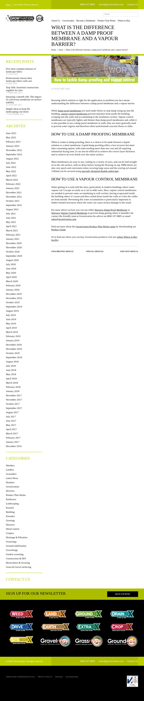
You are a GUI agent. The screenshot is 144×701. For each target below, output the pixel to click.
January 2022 (12, 188)
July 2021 (11, 213)
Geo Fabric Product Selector (26, 5)
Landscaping (12, 503)
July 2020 (11, 264)
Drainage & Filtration (16, 537)
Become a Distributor (85, 20)
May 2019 (11, 323)
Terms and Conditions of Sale (20, 677)
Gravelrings (12, 550)
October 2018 (13, 353)
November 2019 (14, 298)
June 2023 (11, 133)
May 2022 (11, 171)
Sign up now (122, 594)
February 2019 (13, 336)
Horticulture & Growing (18, 562)
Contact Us (132, 4)
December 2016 (14, 446)
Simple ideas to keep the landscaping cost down (18, 110)
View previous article (62, 251)
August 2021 (12, 209)
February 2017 (13, 437)
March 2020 (12, 281)
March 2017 (12, 433)
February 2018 (13, 387)
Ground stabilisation (16, 546)
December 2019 (14, 294)
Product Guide (58, 229)
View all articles (95, 251)
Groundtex (11, 474)
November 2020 (14, 247)
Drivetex (10, 491)
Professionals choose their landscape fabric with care (19, 79)
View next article (129, 251)
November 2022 (14, 150)
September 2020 (14, 256)
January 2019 (12, 340)
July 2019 (11, 315)
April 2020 (11, 277)
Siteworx (10, 524)
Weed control (12, 529)
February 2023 (13, 141)
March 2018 (12, 382)
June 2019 (11, 319)
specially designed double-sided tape (100, 171)
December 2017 (14, 395)
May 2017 (11, 425)
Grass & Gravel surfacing (18, 567)
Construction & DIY (16, 558)
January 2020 (12, 289)
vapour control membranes (74, 113)
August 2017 (12, 412)
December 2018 (14, 344)
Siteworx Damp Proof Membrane (111, 210)
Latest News (12, 478)
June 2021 (11, 218)
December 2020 (14, 243)
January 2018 (12, 391)
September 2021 (14, 205)
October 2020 (13, 251)
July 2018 (11, 366)
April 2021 (11, 226)
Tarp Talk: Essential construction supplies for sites (22, 89)
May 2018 (11, 374)
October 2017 (13, 404)
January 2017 (12, 442)
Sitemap (59, 677)
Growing (10, 520)
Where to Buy (124, 20)
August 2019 (12, 311)
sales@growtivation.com (111, 4)
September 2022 (14, 154)
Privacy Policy (45, 677)
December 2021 (14, 192)
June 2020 (11, 268)
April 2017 (11, 429)
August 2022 (12, 158)
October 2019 (13, 302)
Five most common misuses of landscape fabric (21, 70)
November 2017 (14, 399)
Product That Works (106, 20)
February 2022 (13, 184)
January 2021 (12, 239)
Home (53, 50)
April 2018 (11, 378)
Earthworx (11, 499)
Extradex (10, 516)
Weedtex (10, 465)
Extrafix (10, 507)
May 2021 (11, 222)
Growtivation (68, 20)
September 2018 (14, 357)
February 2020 (13, 285)
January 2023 (12, 146)
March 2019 (12, 332)
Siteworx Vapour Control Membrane (69, 213)
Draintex (10, 482)
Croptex (10, 533)
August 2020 (12, 260)
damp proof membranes (69, 110)
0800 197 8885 (87, 4)
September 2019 (14, 306)
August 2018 (12, 361)
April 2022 (11, 175)
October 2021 (13, 201)
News (8, 5)
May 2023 (11, 137)
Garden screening (14, 554)
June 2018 (11, 370)
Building (10, 512)
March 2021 (12, 230)
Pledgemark (72, 677)
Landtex (10, 469)
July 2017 (11, 416)
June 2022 (11, 167)
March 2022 (12, 179)
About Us (55, 20)
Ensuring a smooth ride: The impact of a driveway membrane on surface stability (23, 99)
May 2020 (11, 272)
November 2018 (14, 349)
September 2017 (14, 408)
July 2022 (11, 163)
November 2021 (14, 196)
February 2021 (13, 234)
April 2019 (11, 327)
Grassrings (11, 541)
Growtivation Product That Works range (95, 226)
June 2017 (11, 421)
